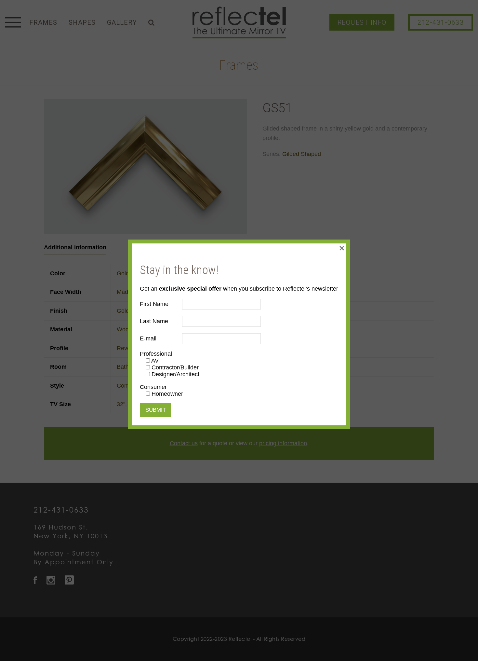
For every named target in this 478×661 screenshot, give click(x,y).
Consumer (153, 387)
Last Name (154, 321)
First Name (154, 304)
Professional (156, 354)
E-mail (148, 338)
